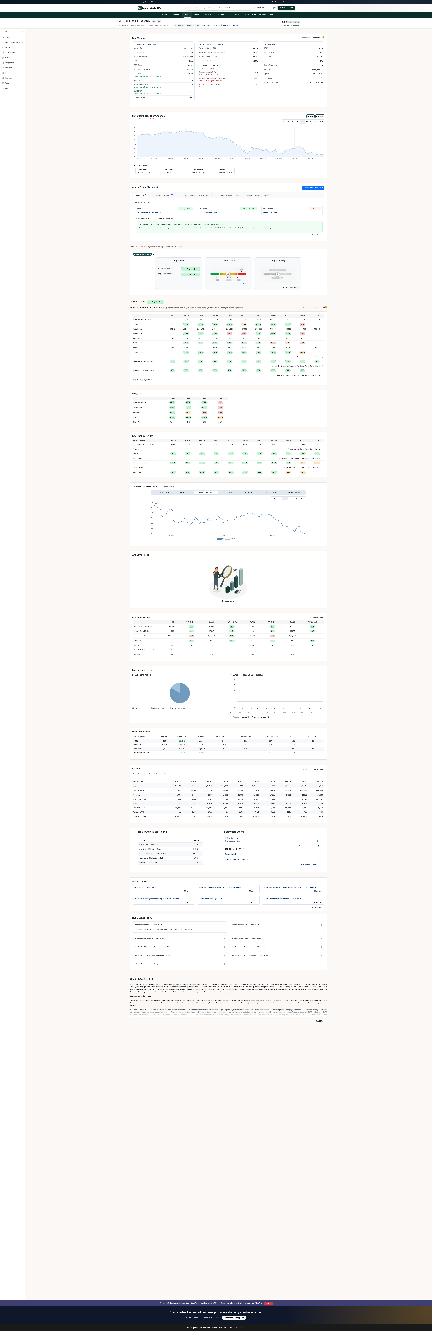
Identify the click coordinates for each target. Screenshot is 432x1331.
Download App (150, 2)
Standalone (305, 38)
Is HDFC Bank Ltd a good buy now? (148, 964)
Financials (8, 78)
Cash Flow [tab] (168, 774)
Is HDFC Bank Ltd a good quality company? (152, 955)
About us (152, 15)
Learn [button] (271, 15)
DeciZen (8, 47)
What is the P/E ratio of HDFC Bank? (149, 938)
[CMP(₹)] (168, 736)
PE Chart (310, 116)
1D (284, 121)
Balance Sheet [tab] (155, 774)
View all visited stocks (308, 846)
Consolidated (318, 38)
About (7, 88)
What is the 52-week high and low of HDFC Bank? (154, 947)
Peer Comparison (11, 73)
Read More (320, 1021)
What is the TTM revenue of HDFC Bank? (248, 947)
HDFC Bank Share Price (231, 25)
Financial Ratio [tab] (182, 774)
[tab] (141, 195)
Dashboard (176, 15)
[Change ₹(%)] (187, 736)
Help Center (276, 2)
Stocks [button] (186, 15)
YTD (274, 498)
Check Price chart (270, 212)
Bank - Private (206, 25)
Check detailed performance (147, 212)
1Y (302, 121)
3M (293, 121)
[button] (254, 15)
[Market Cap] (206, 736)
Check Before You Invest (14, 42)
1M (288, 121)
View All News (317, 907)
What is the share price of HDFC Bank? (150, 925)
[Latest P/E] (298, 736)
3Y (307, 121)
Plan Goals (220, 15)
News (7, 83)
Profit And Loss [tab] (139, 774)
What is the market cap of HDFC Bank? (247, 925)
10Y (316, 121)
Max (321, 121)
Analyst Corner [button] (233, 15)
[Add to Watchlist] (154, 21)
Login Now (268, 1303)
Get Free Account (286, 8)
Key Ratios (319, 116)
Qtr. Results (9, 68)
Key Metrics (9, 37)
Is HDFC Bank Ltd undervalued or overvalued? (250, 955)
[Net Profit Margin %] (279, 736)
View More (316, 235)
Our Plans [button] (163, 15)
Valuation (8, 57)
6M (298, 121)
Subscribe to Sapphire (234, 1317)
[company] (146, 736)
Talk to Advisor (262, 8)
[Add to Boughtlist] (159, 21)
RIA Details (240, 1328)
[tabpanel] (228, 798)
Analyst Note (10, 63)
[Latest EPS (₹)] (252, 736)
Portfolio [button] (207, 15)
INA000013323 (225, 1328)
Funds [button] (196, 15)
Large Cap (216, 25)
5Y (311, 121)
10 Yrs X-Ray (10, 52)
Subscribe (285, 2)
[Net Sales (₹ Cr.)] (230, 735)
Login (274, 8)
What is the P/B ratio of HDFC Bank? (246, 938)
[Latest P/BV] (317, 736)
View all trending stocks (307, 864)
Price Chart (246, 283)
